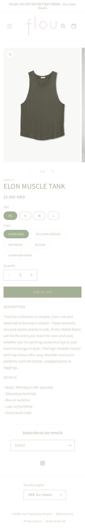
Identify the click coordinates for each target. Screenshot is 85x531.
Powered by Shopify (40, 513)
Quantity (9, 266)
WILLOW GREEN (50, 235)
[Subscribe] (69, 445)
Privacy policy (32, 521)
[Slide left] (32, 171)
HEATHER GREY (22, 256)
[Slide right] (53, 171)
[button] (9, 26)
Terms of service (56, 521)
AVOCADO (16, 234)
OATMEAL (18, 245)
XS (10, 216)
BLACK (43, 245)
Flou (24, 513)
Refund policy (64, 513)
